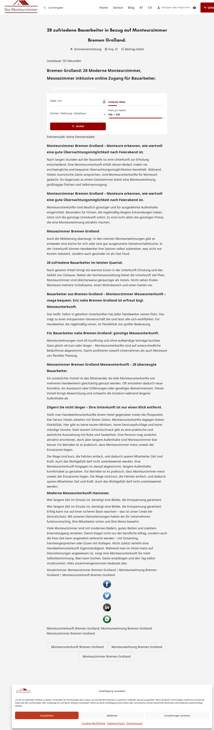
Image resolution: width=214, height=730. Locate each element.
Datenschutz (116, 723)
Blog (131, 8)
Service (118, 8)
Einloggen (167, 7)
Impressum (134, 723)
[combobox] (78, 114)
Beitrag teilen (134, 49)
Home (103, 8)
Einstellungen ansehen (177, 715)
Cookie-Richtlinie (93, 723)
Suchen (80, 126)
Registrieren (184, 7)
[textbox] (78, 114)
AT (141, 8)
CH (150, 8)
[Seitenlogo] (22, 6)
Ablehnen (112, 715)
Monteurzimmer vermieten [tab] (77, 88)
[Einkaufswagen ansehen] (194, 7)
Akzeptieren (47, 715)
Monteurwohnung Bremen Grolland (126, 628)
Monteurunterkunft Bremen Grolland (73, 628)
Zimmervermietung (87, 49)
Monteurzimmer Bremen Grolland (71, 633)
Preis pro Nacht (117, 110)
